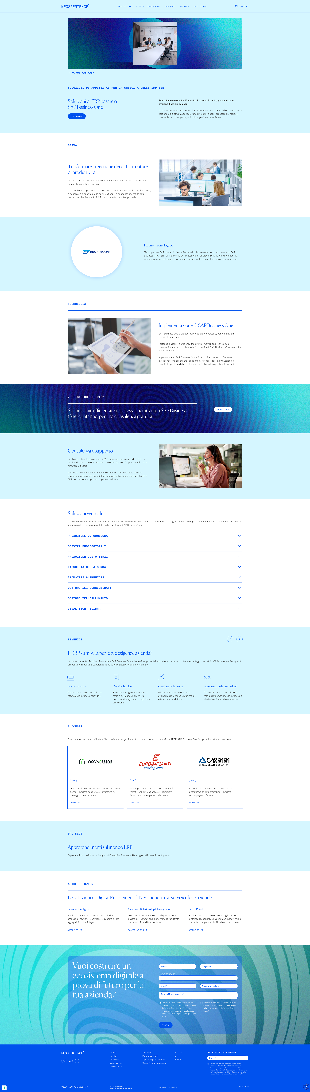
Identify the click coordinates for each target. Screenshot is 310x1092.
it (247, 6)
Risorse (185, 6)
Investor (113, 1056)
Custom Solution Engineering (154, 1063)
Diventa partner (116, 1066)
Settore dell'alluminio (88, 598)
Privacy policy (163, 1087)
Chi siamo (200, 6)
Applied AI (124, 6)
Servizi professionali (87, 546)
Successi (170, 6)
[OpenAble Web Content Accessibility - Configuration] (306, 1086)
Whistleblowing (173, 1087)
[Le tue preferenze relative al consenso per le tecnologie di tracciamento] (4, 1087)
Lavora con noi (116, 1063)
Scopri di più (75, 930)
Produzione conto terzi (88, 556)
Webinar (178, 1059)
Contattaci (114, 1059)
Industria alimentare (86, 577)
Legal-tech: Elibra (84, 608)
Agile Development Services (153, 1059)
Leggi (73, 802)
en (241, 6)
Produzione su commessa (88, 536)
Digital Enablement (148, 6)
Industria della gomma (87, 567)
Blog (176, 1056)
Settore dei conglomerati (89, 588)
